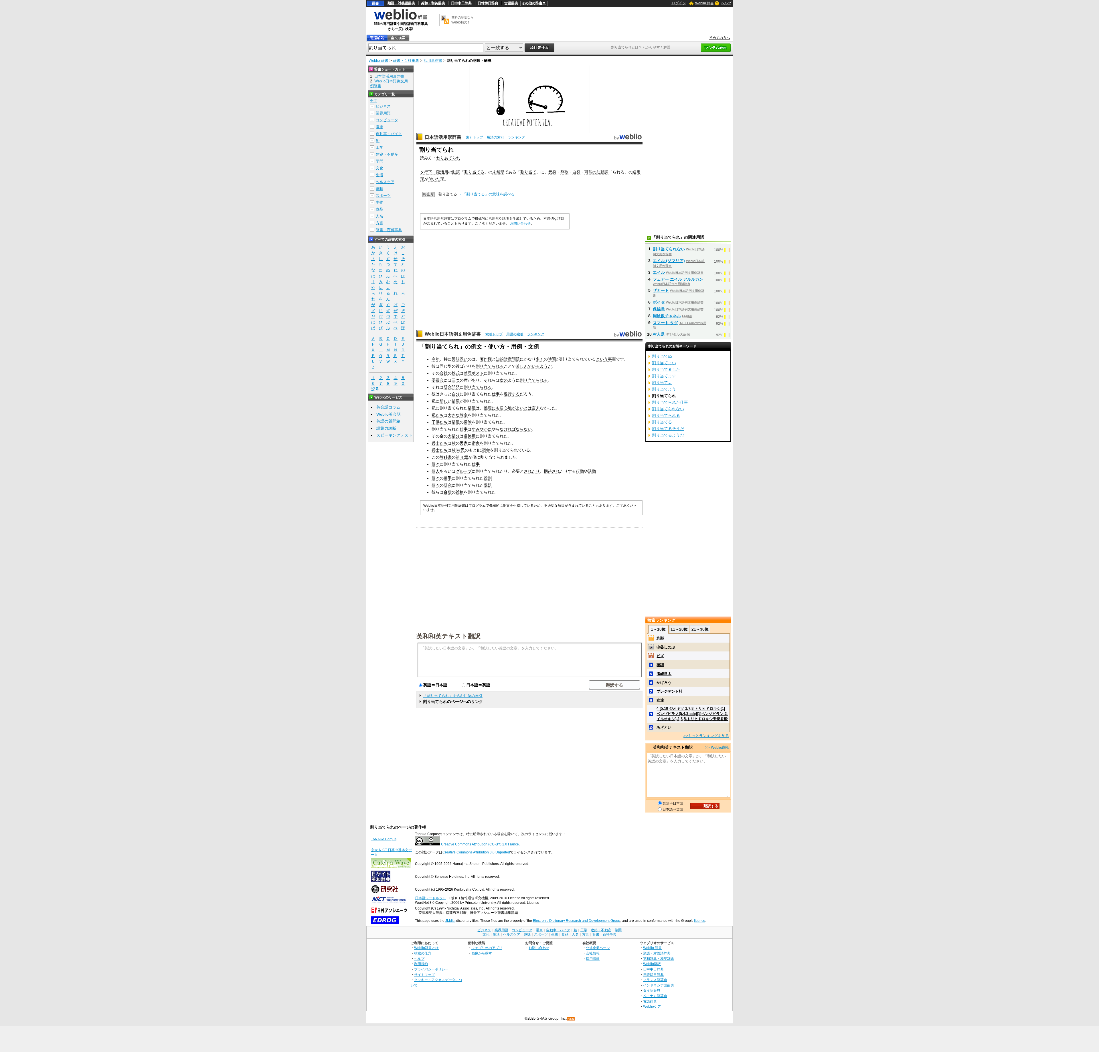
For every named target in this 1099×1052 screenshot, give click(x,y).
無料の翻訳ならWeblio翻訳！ (462, 19)
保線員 (659, 309)
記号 (375, 389)
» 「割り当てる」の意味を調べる (487, 194)
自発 (576, 172)
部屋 (456, 401)
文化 (379, 168)
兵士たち (440, 443)
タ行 (424, 172)
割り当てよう (664, 389)
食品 (379, 209)
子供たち (440, 422)
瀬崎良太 (664, 673)
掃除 (468, 422)
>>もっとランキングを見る (706, 736)
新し (444, 401)
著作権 (486, 359)
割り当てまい (664, 362)
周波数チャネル (667, 316)
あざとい (664, 727)
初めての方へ (719, 38)
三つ (456, 380)
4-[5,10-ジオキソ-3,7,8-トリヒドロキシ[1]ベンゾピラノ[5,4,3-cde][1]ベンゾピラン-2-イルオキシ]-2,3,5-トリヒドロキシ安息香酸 (692, 713)
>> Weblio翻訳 (717, 747)
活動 (592, 471)
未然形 (498, 172)
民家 (464, 443)
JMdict (450, 921)
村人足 (659, 334)
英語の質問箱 (388, 421)
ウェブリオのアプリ (486, 948)
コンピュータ (387, 120)
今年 (436, 359)
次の (504, 380)
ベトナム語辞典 (655, 996)
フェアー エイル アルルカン (678, 279)
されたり (532, 471)
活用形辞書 (433, 60)
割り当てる (474, 172)
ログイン (678, 3)
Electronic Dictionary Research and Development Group (576, 921)
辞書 (375, 3)
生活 (379, 175)
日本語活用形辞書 (443, 137)
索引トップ (474, 137)
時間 (552, 359)
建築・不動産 (387, 154)
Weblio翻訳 (652, 964)
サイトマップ (424, 974)
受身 (552, 172)
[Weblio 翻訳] (445, 20)
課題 (488, 485)
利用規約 (421, 964)
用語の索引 (495, 137)
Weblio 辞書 (704, 3)
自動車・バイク (389, 134)
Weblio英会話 (388, 414)
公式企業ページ (598, 948)
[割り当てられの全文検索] (398, 38)
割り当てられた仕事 (670, 402)
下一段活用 (438, 172)
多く (540, 359)
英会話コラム (388, 407)
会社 (444, 373)
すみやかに (482, 429)
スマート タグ (665, 322)
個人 (436, 471)
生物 (379, 202)
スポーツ (383, 195)
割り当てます (664, 376)
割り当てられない (669, 249)
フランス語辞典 (655, 980)
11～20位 (679, 629)
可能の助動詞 (596, 172)
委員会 (438, 380)
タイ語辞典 (651, 990)
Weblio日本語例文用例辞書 (453, 334)
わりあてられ (448, 158)
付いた (434, 179)
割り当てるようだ (668, 435)
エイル (659, 272)
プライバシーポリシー (431, 969)
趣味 (379, 189)
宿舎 (476, 443)
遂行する (512, 394)
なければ (508, 429)
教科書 (446, 457)
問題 (516, 359)
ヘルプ (726, 3)
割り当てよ (662, 382)
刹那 (660, 638)
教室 (464, 415)
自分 (456, 394)
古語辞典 (511, 3)
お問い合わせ (520, 223)
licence (699, 921)
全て (373, 100)
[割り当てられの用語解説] (377, 38)
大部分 (454, 436)
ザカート (661, 290)
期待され (552, 471)
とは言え (532, 408)
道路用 (470, 436)
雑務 (460, 492)
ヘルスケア (385, 182)
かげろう (664, 682)
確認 (660, 665)
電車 (379, 127)
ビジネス (383, 106)
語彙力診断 (386, 428)
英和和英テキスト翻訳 (448, 635)
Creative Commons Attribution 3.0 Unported (476, 852)
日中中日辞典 (461, 3)
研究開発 (452, 387)
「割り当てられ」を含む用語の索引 (453, 696)
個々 (436, 464)
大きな (454, 415)
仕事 (496, 394)
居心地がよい (512, 408)
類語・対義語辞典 (401, 3)
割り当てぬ (662, 356)
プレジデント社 (670, 691)
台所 (448, 492)
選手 (448, 478)
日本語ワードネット (430, 898)
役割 (488, 478)
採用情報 (593, 958)
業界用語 (383, 113)
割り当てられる (490, 366)
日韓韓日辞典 (488, 3)
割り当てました (666, 369)
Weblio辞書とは (426, 948)
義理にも (492, 408)
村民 (461, 450)
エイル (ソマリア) (669, 260)
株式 (456, 373)
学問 (379, 161)
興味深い (460, 359)
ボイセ (659, 302)
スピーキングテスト (394, 435)
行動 (580, 471)
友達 (660, 700)
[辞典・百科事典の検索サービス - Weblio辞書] (401, 19)
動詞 (456, 172)
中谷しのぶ (666, 647)
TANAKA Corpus (383, 839)
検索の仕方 (422, 953)
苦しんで (524, 366)
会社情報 (593, 953)
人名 (379, 216)
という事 (604, 359)
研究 (448, 485)
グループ (464, 471)
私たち (438, 415)
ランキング (516, 137)
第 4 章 (462, 457)
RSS (571, 1018)
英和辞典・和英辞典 (658, 958)
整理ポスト (474, 373)
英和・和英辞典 (433, 3)
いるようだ (542, 366)
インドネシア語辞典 (658, 985)
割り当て (528, 172)
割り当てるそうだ (668, 428)
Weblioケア (652, 1006)
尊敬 (564, 172)
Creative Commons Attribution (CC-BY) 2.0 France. (480, 844)
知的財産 (504, 359)
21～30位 (700, 629)
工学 (379, 147)
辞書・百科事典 (406, 60)
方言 (379, 223)
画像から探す (481, 953)
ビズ (660, 656)
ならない (524, 429)
